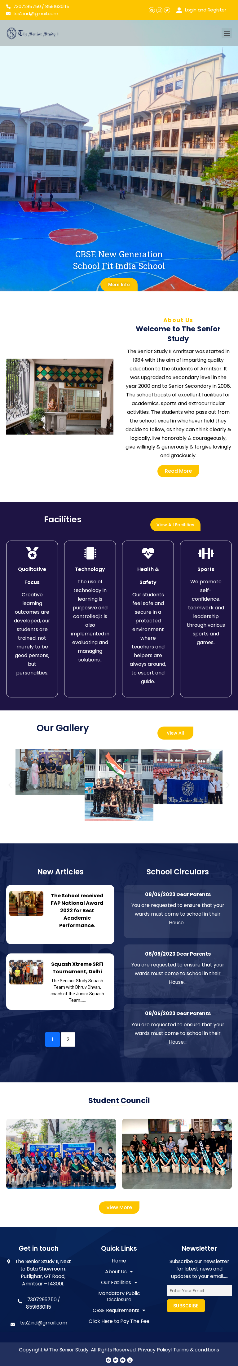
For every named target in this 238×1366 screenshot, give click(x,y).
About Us (115, 1272)
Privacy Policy (154, 1349)
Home (119, 1261)
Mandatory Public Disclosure (119, 1296)
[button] (227, 33)
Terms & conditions (196, 1349)
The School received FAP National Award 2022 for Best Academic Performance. (77, 910)
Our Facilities (116, 1283)
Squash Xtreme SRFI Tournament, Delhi (77, 968)
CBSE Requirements (116, 1310)
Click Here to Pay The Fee (119, 1321)
